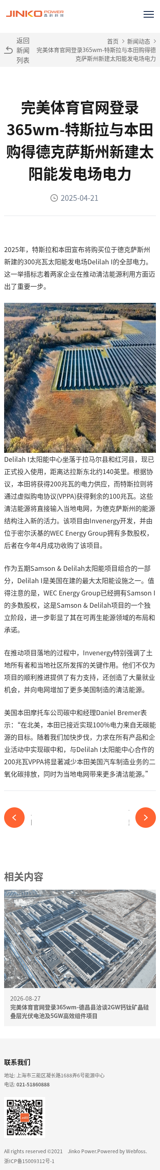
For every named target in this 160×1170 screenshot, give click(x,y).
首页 (113, 41)
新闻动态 (138, 41)
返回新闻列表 (23, 50)
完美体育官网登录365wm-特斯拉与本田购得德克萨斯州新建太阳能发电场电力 (96, 53)
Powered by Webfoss (121, 1150)
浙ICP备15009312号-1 (29, 1160)
